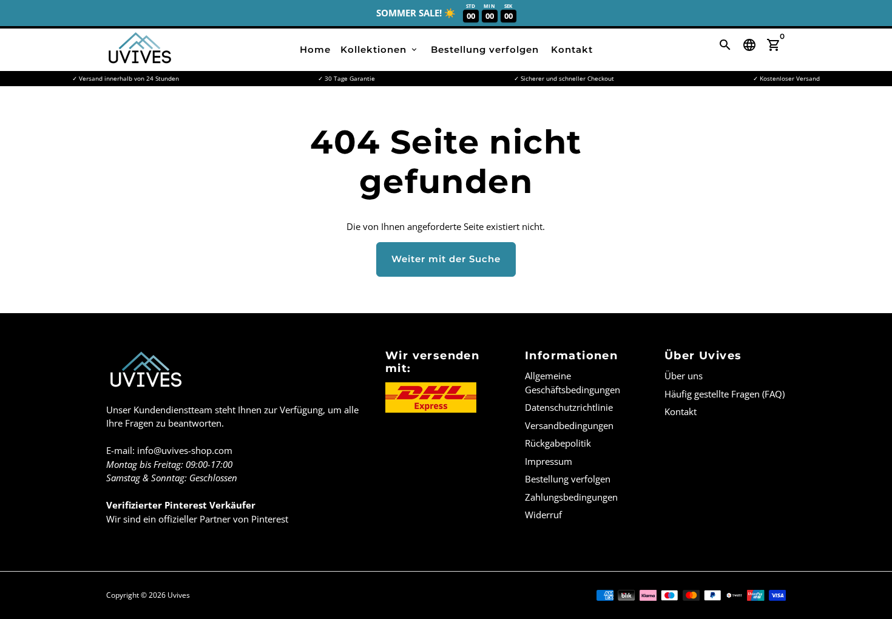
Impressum (548, 461)
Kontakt (572, 49)
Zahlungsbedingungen (571, 497)
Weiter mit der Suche (446, 259)
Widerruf (543, 515)
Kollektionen (379, 49)
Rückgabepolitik (558, 443)
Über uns (683, 376)
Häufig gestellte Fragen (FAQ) (724, 394)
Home (315, 49)
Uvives (178, 595)
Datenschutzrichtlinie (569, 407)
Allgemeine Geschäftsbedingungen (572, 383)
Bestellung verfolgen (485, 49)
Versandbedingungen (569, 425)
